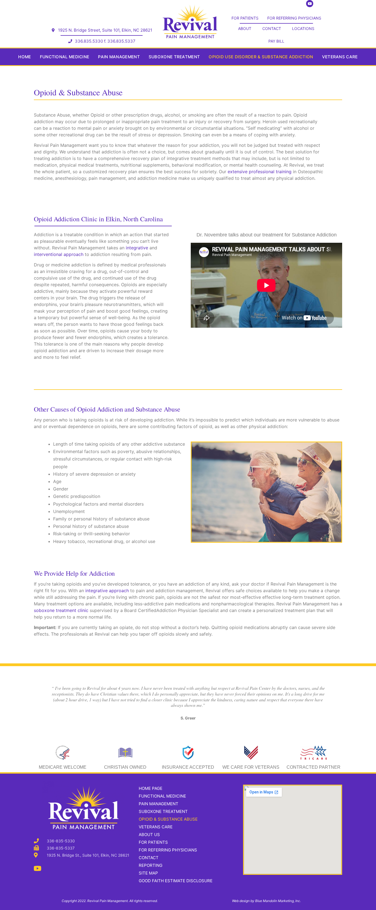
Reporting (150, 865)
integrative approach (107, 590)
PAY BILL (276, 41)
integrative (137, 247)
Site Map (148, 873)
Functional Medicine (64, 56)
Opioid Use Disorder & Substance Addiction (261, 56)
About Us (149, 834)
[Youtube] (37, 868)
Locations (303, 28)
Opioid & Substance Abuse (168, 819)
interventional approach (58, 254)
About (244, 28)
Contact (271, 28)
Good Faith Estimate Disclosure (175, 880)
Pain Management (119, 56)
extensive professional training (259, 171)
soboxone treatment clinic (62, 610)
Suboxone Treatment (174, 56)
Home (24, 56)
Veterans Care (340, 56)
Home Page (150, 788)
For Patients (244, 18)
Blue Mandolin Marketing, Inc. (278, 901)
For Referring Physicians (294, 18)
